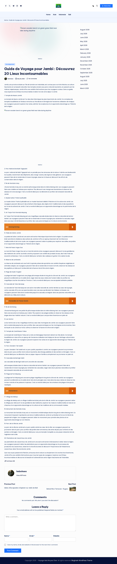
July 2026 (83, 34)
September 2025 (86, 73)
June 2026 (84, 37)
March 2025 (84, 88)
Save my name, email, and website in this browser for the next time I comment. (32, 545)
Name (7, 536)
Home (6, 20)
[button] (106, 6)
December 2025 (86, 61)
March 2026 (84, 49)
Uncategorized (10, 64)
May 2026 (83, 41)
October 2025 (85, 69)
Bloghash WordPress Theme (82, 560)
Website (56, 536)
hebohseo (21, 471)
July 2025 (83, 80)
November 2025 (86, 65)
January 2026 (85, 57)
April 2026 (83, 45)
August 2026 (84, 30)
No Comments (33, 78)
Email (32, 536)
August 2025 (84, 77)
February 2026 (85, 53)
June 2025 (84, 84)
